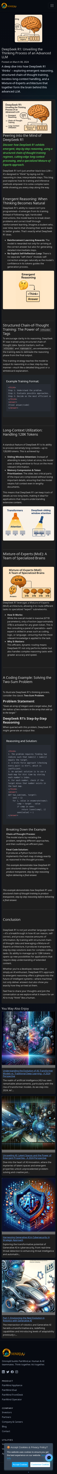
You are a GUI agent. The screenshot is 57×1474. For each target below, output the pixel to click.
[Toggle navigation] (52, 5)
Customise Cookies (40, 1464)
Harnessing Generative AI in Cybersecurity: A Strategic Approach (26, 1238)
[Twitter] (7, 1372)
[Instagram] (16, 1372)
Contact (6, 1431)
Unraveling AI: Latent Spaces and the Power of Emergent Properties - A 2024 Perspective (27, 1157)
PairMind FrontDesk (12, 1394)
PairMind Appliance (12, 1385)
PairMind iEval (9, 1390)
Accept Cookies (20, 1464)
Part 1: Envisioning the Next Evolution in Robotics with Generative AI (24, 1319)
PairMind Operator (12, 1399)
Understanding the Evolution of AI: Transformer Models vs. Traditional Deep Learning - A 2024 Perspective (28, 1073)
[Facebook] (12, 1372)
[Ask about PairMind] (49, 1458)
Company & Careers (12, 1421)
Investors (7, 1412)
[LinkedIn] (3, 1372)
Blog (4, 1426)
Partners (6, 1417)
